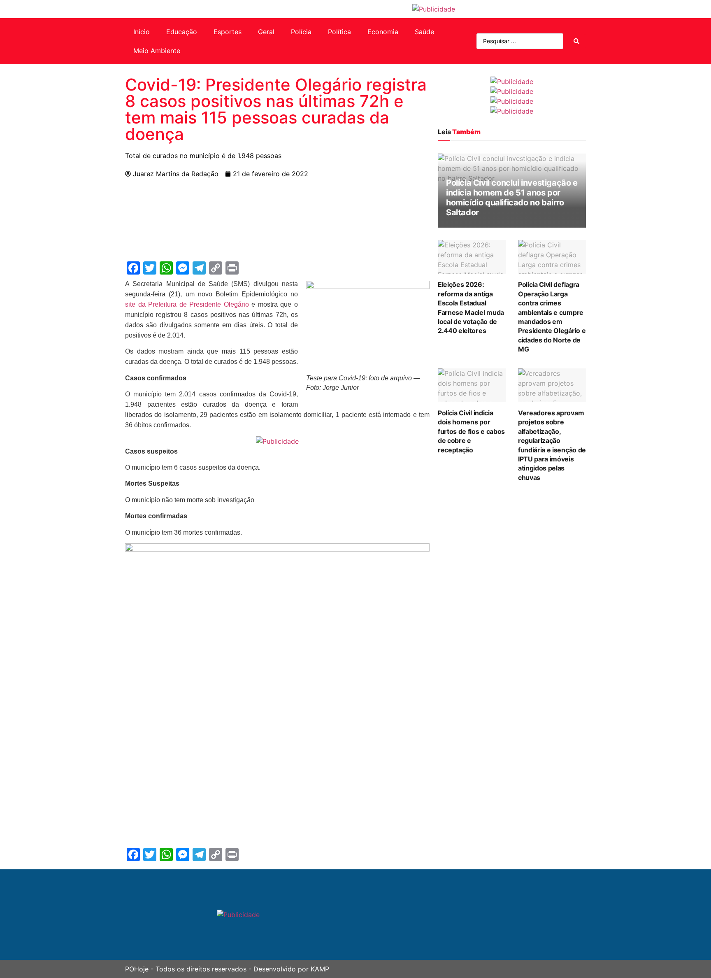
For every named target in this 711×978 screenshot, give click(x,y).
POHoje (137, 969)
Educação (181, 32)
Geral (266, 32)
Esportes (228, 32)
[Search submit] (576, 41)
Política (339, 32)
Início (141, 32)
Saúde (424, 32)
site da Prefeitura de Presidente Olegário (187, 304)
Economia (382, 32)
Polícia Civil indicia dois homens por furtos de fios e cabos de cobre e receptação (471, 431)
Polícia (301, 32)
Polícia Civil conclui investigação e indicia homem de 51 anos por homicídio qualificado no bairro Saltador (512, 197)
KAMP (320, 969)
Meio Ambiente (156, 51)
